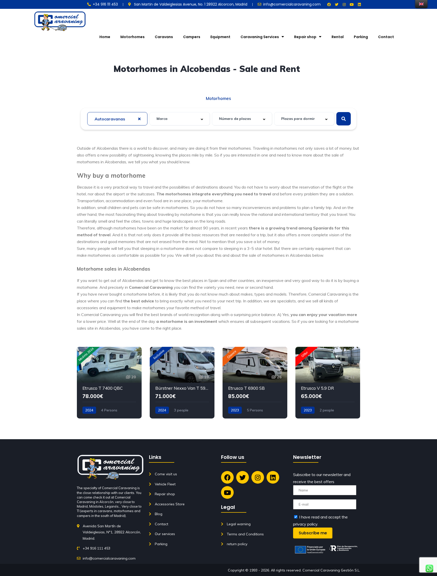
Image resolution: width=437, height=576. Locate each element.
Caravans (164, 36)
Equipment (220, 36)
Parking (361, 36)
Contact (386, 36)
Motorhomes (132, 36)
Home (104, 36)
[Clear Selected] (139, 118)
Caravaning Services (260, 36)
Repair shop (305, 36)
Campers (191, 36)
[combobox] (117, 118)
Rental (338, 36)
